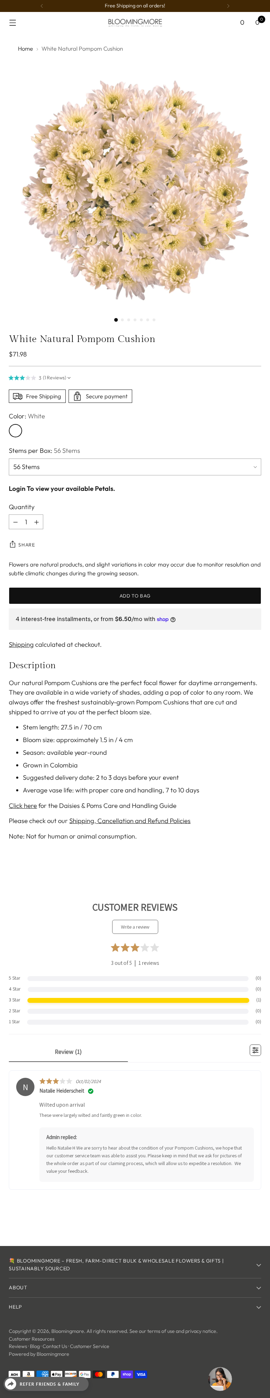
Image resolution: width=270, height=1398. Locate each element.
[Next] (228, 6)
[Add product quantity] (36, 522)
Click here (23, 806)
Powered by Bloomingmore (39, 1354)
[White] (15, 430)
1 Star (14, 1021)
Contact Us (55, 1346)
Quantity (21, 507)
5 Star (14, 978)
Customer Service (89, 1346)
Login (17, 489)
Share (26, 545)
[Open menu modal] (12, 22)
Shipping (21, 644)
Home (25, 48)
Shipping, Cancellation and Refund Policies (130, 821)
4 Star (15, 989)
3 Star (14, 999)
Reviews (18, 1346)
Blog (35, 1346)
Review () (68, 1052)
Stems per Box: (44, 451)
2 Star (14, 1010)
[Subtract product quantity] (15, 522)
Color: (27, 416)
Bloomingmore (67, 1331)
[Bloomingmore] (135, 22)
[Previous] (42, 6)
